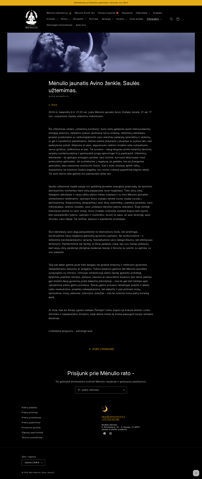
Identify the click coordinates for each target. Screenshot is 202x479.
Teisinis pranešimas (32, 437)
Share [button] (54, 105)
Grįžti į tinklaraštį (103, 349)
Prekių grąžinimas (31, 422)
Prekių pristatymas (31, 417)
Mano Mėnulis (35, 473)
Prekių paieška (29, 407)
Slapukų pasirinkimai (32, 432)
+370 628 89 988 (110, 419)
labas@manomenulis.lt (113, 416)
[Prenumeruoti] (124, 390)
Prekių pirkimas (30, 412)
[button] (142, 13)
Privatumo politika (31, 427)
